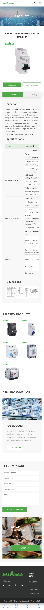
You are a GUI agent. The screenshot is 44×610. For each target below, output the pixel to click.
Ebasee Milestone (34, 586)
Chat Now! (25, 548)
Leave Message (32, 85)
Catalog (33, 94)
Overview (13, 94)
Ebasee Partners (34, 593)
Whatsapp (12, 85)
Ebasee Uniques (34, 590)
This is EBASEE (33, 582)
